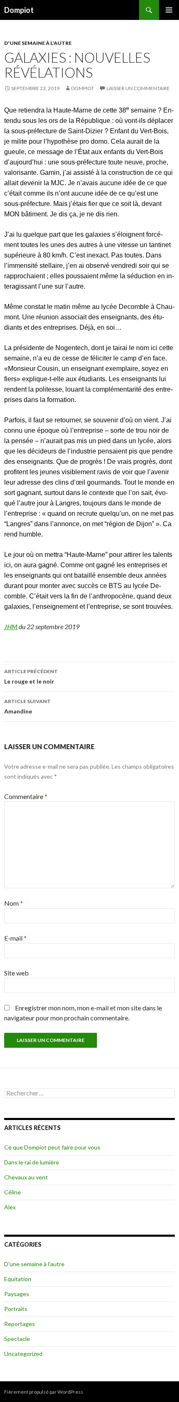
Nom (13, 903)
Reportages (19, 1323)
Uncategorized (23, 1353)
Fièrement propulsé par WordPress (43, 1392)
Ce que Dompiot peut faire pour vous (52, 1147)
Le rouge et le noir (31, 676)
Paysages (16, 1293)
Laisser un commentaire (138, 88)
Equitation (17, 1278)
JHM (10, 626)
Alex (10, 1207)
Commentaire (25, 796)
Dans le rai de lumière (31, 1162)
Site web (16, 973)
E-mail (15, 938)
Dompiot (19, 10)
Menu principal (169, 10)
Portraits (15, 1308)
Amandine (27, 706)
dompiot (82, 88)
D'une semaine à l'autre (38, 43)
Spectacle (17, 1338)
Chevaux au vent (26, 1177)
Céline (12, 1192)
